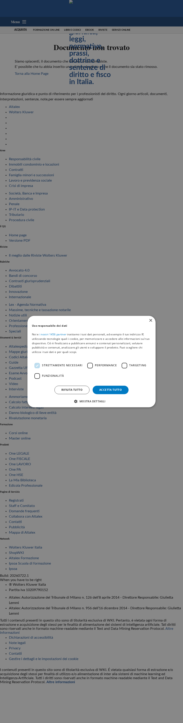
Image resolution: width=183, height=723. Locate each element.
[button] (91, 401)
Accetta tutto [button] (110, 390)
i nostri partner (53, 334)
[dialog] (91, 361)
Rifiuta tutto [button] (72, 390)
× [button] (150, 320)
